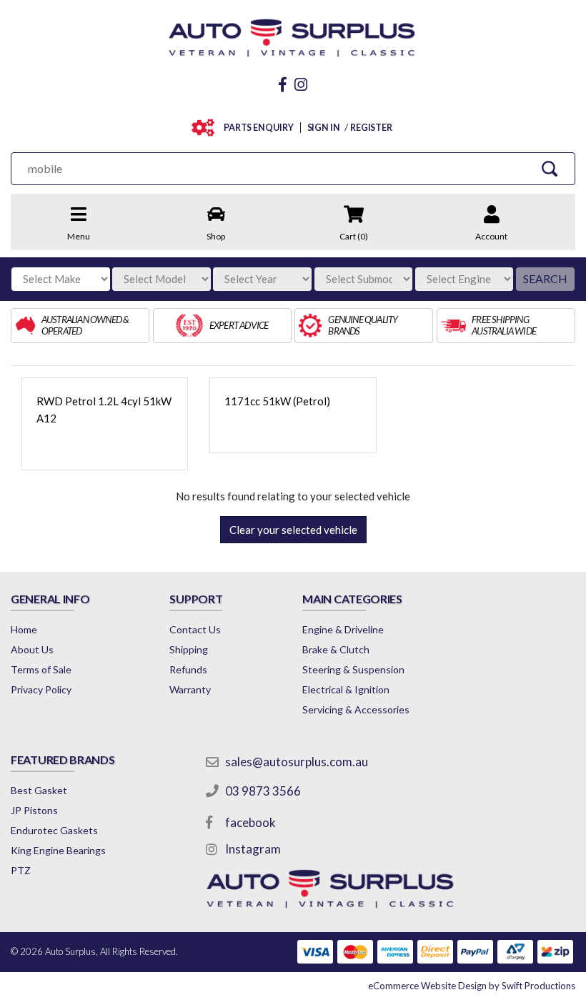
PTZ (21, 870)
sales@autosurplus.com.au (296, 761)
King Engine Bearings (58, 850)
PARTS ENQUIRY (259, 127)
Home (24, 629)
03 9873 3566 (263, 790)
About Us (32, 649)
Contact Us (195, 629)
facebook (250, 822)
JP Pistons (34, 810)
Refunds (188, 669)
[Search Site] (549, 168)
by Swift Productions (471, 985)
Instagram (253, 848)
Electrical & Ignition (345, 689)
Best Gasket (39, 790)
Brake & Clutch (335, 649)
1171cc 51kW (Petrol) (277, 401)
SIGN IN (323, 127)
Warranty (190, 689)
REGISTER (371, 127)
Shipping (188, 649)
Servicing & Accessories (355, 709)
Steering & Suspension (353, 669)
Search (545, 278)
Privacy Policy (41, 689)
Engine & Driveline (343, 629)
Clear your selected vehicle (293, 529)
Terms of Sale (41, 669)
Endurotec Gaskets (54, 830)
